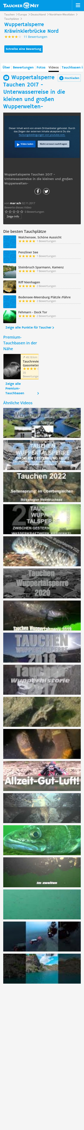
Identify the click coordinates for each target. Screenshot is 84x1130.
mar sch (15, 203)
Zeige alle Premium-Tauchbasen (14, 389)
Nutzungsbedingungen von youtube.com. (42, 134)
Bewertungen (23, 67)
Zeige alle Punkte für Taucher (28, 328)
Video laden (27, 143)
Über (6, 67)
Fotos (41, 67)
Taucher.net (21, 5)
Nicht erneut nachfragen (53, 143)
